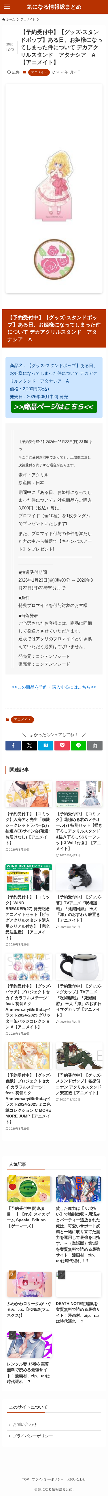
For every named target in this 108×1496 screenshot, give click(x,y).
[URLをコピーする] (95, 745)
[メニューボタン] (7, 7)
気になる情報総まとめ (54, 7)
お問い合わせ (25, 1424)
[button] (13, 745)
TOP (25, 1479)
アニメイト (39, 72)
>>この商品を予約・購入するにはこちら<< (54, 687)
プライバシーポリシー (33, 1436)
